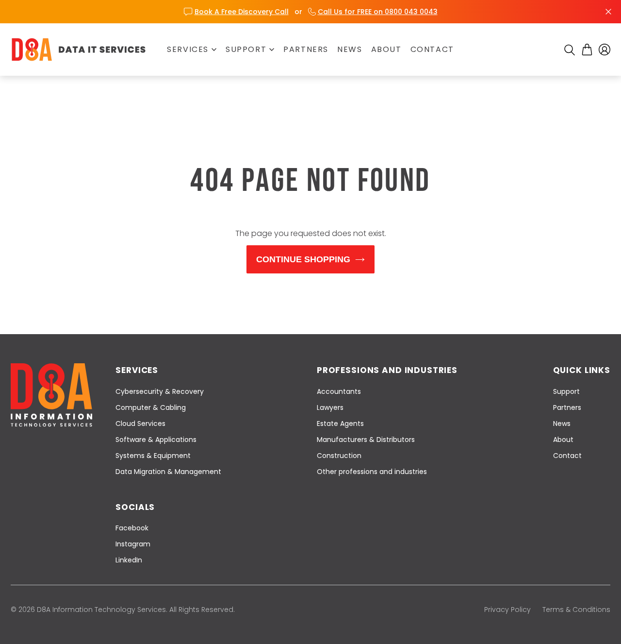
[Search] (569, 50)
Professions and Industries (387, 370)
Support (246, 49)
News (349, 49)
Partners (305, 49)
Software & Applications (155, 439)
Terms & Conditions (576, 609)
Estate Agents (340, 423)
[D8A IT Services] (79, 49)
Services (188, 49)
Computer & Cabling (150, 407)
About (386, 49)
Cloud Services (140, 423)
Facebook (131, 528)
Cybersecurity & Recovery (159, 391)
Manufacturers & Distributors (366, 439)
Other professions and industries (372, 471)
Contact (432, 49)
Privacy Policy (507, 609)
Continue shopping (303, 259)
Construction (339, 455)
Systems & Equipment (153, 455)
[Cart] (587, 49)
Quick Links (581, 370)
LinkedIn (128, 560)
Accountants (339, 391)
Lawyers (330, 407)
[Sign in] (604, 49)
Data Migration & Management (168, 471)
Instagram (132, 544)
